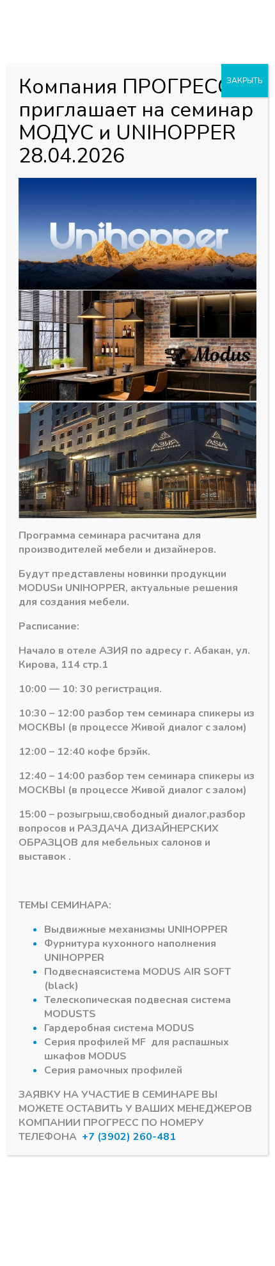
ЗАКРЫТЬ (244, 80)
